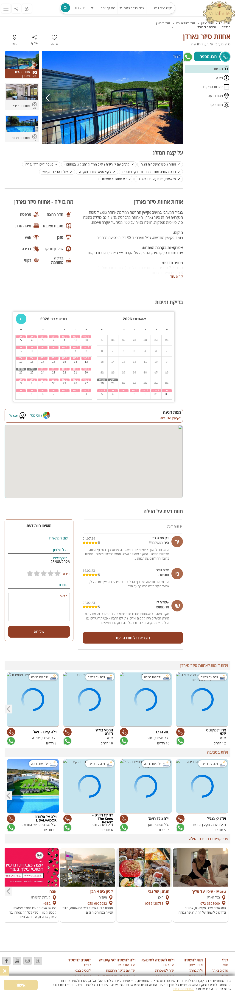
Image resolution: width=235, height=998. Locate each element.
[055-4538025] (11, 818)
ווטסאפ (188, 57)
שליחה (39, 631)
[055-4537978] (11, 732)
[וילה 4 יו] (219, 13)
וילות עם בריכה (126, 965)
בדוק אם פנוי (180, 741)
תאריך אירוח (60, 558)
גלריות (219, 69)
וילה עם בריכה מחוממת (120, 970)
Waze (13, 415)
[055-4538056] (180, 818)
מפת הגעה (216, 95)
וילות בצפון (196, 965)
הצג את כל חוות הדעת (133, 637)
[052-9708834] (124, 732)
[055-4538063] (124, 818)
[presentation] (47, 97)
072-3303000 (210, 903)
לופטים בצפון (82, 970)
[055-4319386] (180, 732)
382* (46, 903)
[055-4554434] (67, 732)
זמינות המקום (213, 86)
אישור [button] (20, 985)
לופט (87, 965)
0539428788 (154, 903)
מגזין (225, 965)
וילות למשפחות (164, 970)
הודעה (63, 596)
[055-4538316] (67, 818)
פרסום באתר (220, 970)
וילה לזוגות (168, 965)
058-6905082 (97, 903)
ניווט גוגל (36, 415)
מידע (220, 77)
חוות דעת (217, 105)
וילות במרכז (196, 970)
